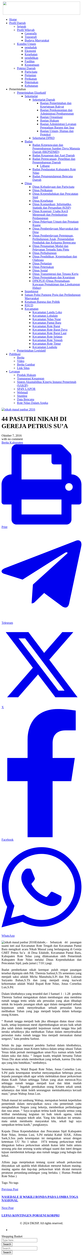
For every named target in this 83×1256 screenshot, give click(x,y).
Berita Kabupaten (12, 442)
